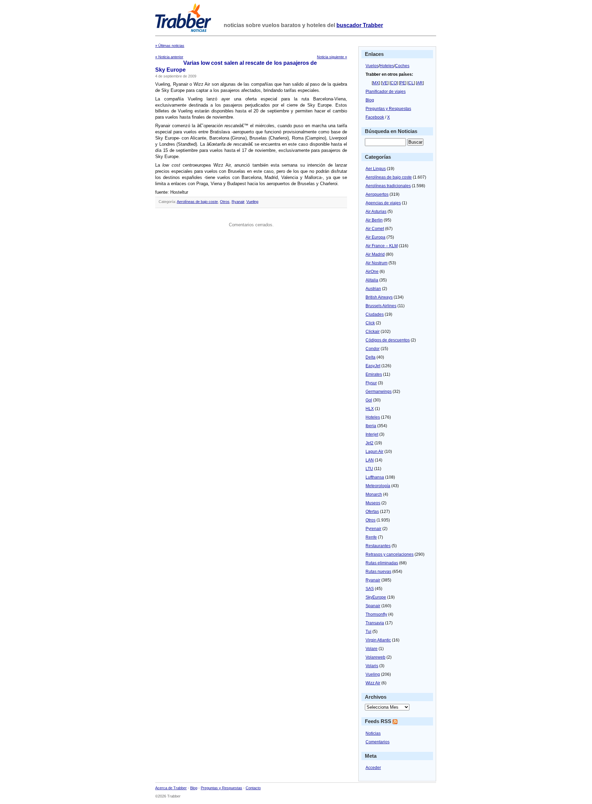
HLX (370, 408)
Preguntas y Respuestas (388, 108)
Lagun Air (374, 451)
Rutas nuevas (378, 571)
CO (394, 83)
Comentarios (378, 742)
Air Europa (375, 237)
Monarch (374, 494)
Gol (369, 400)
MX (376, 83)
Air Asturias (376, 211)
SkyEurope (376, 597)
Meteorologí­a (378, 485)
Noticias (373, 733)
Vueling (252, 202)
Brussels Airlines (381, 305)
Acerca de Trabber (171, 788)
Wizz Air (373, 683)
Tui (368, 631)
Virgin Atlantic (378, 640)
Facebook (375, 117)
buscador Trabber (359, 25)
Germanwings (379, 391)
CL (411, 83)
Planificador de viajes (386, 91)
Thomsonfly (376, 614)
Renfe (371, 537)
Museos (373, 503)
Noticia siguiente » (332, 57)
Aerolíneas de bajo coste (197, 202)
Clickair (373, 331)
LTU (369, 468)
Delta (370, 357)
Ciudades (375, 314)
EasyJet (373, 365)
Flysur (371, 383)
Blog (370, 100)
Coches (402, 65)
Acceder (373, 767)
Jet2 (369, 443)
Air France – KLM (382, 245)
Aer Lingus (376, 168)
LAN (370, 460)
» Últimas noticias (169, 46)
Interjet (372, 434)
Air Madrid (375, 254)
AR (420, 83)
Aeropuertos (377, 194)
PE (402, 83)
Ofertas (372, 511)
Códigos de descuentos (388, 340)
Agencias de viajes (383, 203)
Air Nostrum (376, 263)
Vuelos (372, 65)
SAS (370, 588)
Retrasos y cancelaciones (390, 554)
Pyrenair (373, 528)
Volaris (372, 665)
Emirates (374, 374)
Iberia (371, 425)
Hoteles (387, 65)
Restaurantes (378, 545)
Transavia (375, 623)
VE (384, 83)
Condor (373, 348)
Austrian (373, 288)
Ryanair (238, 202)
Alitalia (372, 280)
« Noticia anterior (169, 57)
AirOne (372, 271)
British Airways (379, 297)
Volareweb (375, 657)
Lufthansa (375, 477)
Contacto (253, 788)
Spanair (373, 605)
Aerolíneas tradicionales (388, 185)
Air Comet (375, 228)
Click (370, 323)
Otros (225, 202)
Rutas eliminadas (382, 563)
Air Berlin (374, 220)
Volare (372, 648)
